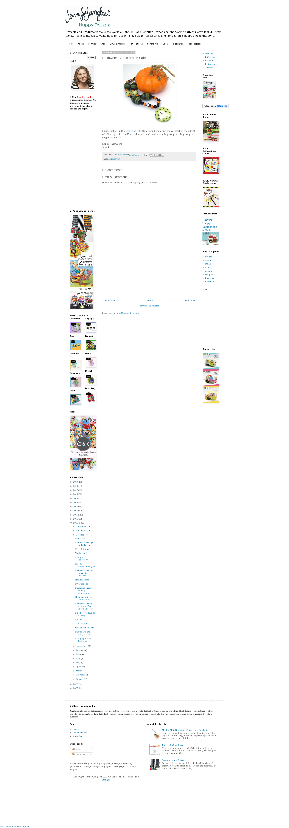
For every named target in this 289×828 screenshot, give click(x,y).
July (78, 654)
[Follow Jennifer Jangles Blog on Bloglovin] (215, 107)
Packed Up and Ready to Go (82, 633)
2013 (75, 506)
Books (166, 44)
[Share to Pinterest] (162, 155)
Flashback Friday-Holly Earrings (84, 543)
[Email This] (150, 155)
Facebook (210, 60)
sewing (208, 256)
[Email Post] (146, 154)
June (78, 658)
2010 (76, 518)
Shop (102, 44)
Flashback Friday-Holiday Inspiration (84, 590)
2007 (76, 688)
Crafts (208, 267)
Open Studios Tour (84, 627)
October (80, 534)
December (81, 526)
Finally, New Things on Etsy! (85, 614)
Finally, (78, 619)
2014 (75, 502)
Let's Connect (80, 732)
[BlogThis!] (153, 155)
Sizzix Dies (178, 44)
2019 (75, 481)
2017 (75, 490)
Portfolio (92, 44)
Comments (79, 754)
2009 (76, 523)
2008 (76, 684)
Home (70, 44)
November (81, 530)
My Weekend (81, 583)
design (208, 271)
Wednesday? (81, 553)
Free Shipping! (82, 549)
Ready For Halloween (81, 558)
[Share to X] (156, 155)
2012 (75, 510)
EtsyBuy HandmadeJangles (85, 565)
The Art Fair (81, 623)
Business (209, 278)
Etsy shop (130, 130)
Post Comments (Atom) (127, 313)
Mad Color (80, 538)
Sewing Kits (152, 44)
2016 (75, 494)
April (78, 666)
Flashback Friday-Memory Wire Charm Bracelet (84, 606)
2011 (75, 514)
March (79, 670)
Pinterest (210, 56)
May (78, 662)
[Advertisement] (149, 274)
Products (209, 281)
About (81, 44)
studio (208, 263)
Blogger (106, 779)
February (81, 674)
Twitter (209, 67)
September (82, 646)
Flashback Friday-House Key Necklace (84, 573)
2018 (75, 486)
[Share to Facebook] (159, 155)
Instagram (210, 64)
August (80, 650)
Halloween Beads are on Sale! (83, 598)
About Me (77, 736)
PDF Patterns (136, 44)
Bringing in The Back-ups (83, 639)
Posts (77, 749)
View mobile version (149, 305)
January (80, 679)
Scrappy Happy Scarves (173, 760)
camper (209, 274)
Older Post (189, 300)
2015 (75, 498)
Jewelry (209, 260)
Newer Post (109, 300)
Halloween (115, 159)
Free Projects (194, 44)
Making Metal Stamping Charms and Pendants (185, 730)
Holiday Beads (82, 579)
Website (209, 53)
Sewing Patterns (117, 44)
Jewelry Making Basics (173, 745)
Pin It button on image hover (14, 826)
